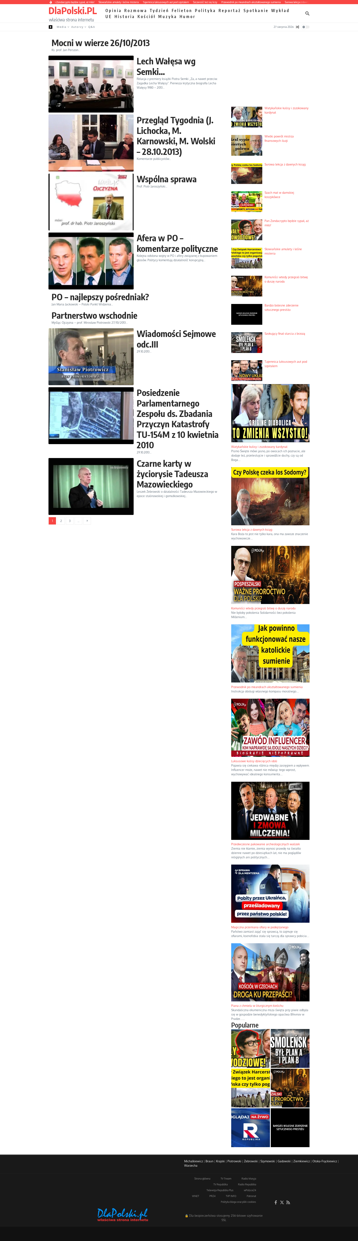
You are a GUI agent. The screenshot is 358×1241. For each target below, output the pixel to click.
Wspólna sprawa (167, 178)
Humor (188, 16)
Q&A (91, 26)
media (62, 26)
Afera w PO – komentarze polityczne (177, 243)
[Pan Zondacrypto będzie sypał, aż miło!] (250, 1048)
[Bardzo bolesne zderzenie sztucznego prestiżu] (290, 1127)
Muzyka (167, 16)
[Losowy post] (297, 27)
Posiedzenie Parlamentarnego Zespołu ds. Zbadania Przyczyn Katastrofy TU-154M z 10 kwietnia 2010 (178, 418)
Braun (209, 1161)
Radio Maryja (249, 1178)
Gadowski (284, 1161)
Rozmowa (135, 10)
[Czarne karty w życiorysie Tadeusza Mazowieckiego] (91, 486)
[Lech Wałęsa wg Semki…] (91, 84)
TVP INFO (231, 1196)
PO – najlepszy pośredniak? (100, 296)
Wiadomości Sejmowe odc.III (176, 338)
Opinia (113, 10)
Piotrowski (234, 1161)
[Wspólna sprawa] (91, 202)
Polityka (205, 10)
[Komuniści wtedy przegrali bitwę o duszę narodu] (290, 1088)
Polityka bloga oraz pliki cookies (238, 1201)
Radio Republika (247, 1184)
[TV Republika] (250, 1127)
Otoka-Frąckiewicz (324, 1161)
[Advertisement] (270, 71)
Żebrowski (251, 1161)
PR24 (212, 1196)
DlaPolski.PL (72, 10)
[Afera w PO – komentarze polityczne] (91, 261)
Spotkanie (256, 10)
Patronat (251, 1196)
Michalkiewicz (193, 1161)
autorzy (77, 26)
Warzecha (190, 1165)
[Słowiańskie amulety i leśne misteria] (250, 1088)
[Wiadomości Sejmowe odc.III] (91, 356)
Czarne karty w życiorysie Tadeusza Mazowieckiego (172, 474)
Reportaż (230, 10)
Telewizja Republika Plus (220, 1190)
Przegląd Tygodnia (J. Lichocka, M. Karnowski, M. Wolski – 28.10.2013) (176, 135)
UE (108, 16)
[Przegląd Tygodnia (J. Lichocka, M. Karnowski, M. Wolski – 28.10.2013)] (91, 143)
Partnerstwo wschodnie (94, 315)
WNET (195, 1196)
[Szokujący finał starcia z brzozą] (290, 1048)
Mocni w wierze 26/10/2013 (101, 42)
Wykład (280, 10)
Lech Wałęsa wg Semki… (166, 66)
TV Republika (220, 1184)
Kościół (147, 16)
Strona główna (202, 1178)
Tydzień (159, 10)
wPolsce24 (250, 1190)
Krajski (220, 1161)
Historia (125, 16)
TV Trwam (226, 1178)
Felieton (182, 10)
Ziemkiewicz (301, 1161)
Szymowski (267, 1161)
